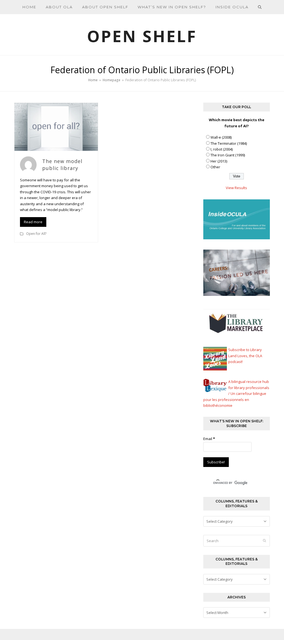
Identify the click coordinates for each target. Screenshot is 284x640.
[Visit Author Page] (28, 164)
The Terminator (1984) (229, 143)
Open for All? (36, 233)
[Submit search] (264, 541)
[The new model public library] (56, 126)
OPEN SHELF (142, 36)
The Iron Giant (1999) (228, 155)
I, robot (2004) (222, 149)
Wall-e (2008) (221, 137)
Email (209, 438)
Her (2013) (219, 161)
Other (215, 166)
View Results (236, 187)
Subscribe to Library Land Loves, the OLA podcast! (245, 355)
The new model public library (62, 164)
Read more (33, 221)
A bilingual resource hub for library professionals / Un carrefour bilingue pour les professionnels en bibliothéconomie (236, 393)
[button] (260, 7)
